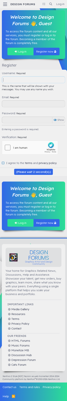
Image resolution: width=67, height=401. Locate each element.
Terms (15, 319)
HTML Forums (20, 340)
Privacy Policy (20, 323)
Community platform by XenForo (31, 379)
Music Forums (20, 345)
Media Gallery (20, 309)
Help (6, 396)
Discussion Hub (21, 355)
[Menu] (5, 4)
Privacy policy (51, 387)
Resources (18, 314)
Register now (45, 51)
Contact (16, 328)
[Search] (50, 4)
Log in (21, 51)
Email (5, 97)
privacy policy (47, 163)
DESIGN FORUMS (22, 4)
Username (8, 73)
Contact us (9, 387)
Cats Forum (18, 364)
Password (8, 113)
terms (28, 163)
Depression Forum (23, 360)
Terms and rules (29, 387)
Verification (9, 137)
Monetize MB (20, 350)
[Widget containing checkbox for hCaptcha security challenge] (30, 148)
